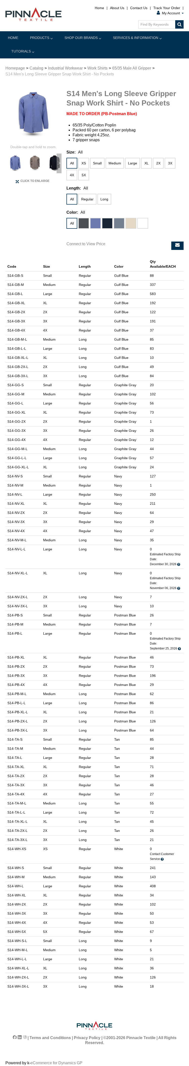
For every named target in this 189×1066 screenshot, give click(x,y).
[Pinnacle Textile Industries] (33, 14)
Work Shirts (97, 68)
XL (146, 163)
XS (83, 163)
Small (97, 163)
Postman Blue (119, 223)
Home (99, 8)
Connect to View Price (85, 244)
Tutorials (21, 51)
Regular (87, 199)
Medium (115, 163)
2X (158, 163)
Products (39, 38)
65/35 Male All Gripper (131, 68)
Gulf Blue (95, 223)
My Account (171, 13)
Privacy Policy (87, 1038)
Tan (131, 223)
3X (170, 163)
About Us (117, 8)
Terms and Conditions (50, 1038)
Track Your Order (166, 8)
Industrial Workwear (65, 68)
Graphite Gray (83, 223)
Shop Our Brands (81, 38)
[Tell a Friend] (177, 246)
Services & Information (135, 38)
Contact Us (138, 8)
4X (72, 175)
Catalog (36, 68)
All (72, 163)
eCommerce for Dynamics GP (56, 1063)
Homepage (15, 68)
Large (132, 163)
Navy (107, 223)
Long (104, 199)
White (142, 223)
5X (84, 175)
